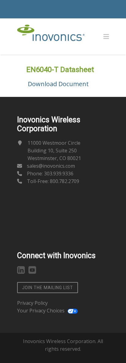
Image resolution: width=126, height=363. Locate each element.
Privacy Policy (32, 303)
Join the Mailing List (47, 287)
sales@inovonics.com (51, 165)
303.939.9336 (58, 173)
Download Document (58, 84)
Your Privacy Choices (41, 310)
